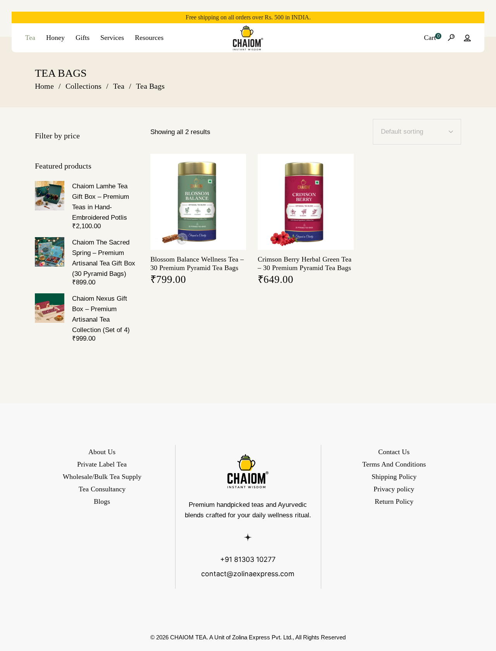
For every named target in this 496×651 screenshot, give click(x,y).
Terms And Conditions (394, 464)
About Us (101, 452)
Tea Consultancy (102, 489)
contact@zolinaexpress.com (247, 574)
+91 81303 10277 (248, 559)
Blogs (102, 501)
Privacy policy (394, 489)
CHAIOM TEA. (189, 637)
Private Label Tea (102, 464)
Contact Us (394, 452)
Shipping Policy (394, 476)
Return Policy (394, 501)
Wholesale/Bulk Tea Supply (102, 476)
